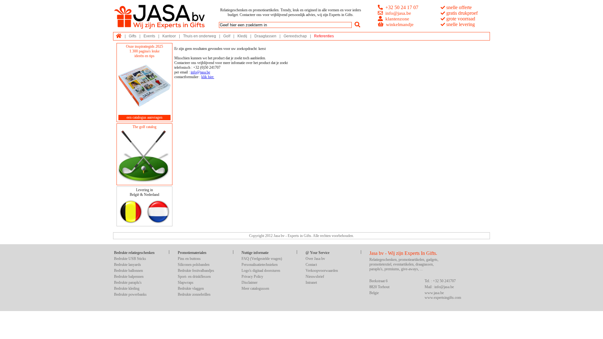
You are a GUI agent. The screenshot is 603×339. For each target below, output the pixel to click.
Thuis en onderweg (199, 36)
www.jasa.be (434, 293)
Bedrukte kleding (126, 288)
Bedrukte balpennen (129, 276)
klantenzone (397, 18)
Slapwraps (185, 282)
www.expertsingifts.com (443, 297)
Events (149, 36)
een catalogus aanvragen (144, 117)
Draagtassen (265, 36)
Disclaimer (250, 282)
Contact (311, 264)
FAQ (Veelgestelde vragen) (262, 258)
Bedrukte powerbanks (130, 294)
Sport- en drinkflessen (194, 276)
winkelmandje (400, 24)
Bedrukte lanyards (127, 264)
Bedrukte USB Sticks (130, 258)
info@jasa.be (398, 13)
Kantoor (169, 36)
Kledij (242, 36)
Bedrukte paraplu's (128, 282)
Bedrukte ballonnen (128, 270)
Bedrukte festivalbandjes (196, 270)
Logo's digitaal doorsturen (261, 270)
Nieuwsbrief (315, 276)
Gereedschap (295, 36)
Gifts (132, 36)
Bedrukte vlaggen (191, 288)
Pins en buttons (189, 258)
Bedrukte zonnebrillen (194, 294)
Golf (226, 36)
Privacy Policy (252, 276)
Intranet (311, 282)
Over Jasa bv (315, 258)
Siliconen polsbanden (193, 264)
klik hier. (207, 77)
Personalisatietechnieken (260, 264)
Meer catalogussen (255, 288)
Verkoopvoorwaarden (322, 270)
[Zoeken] (357, 24)
